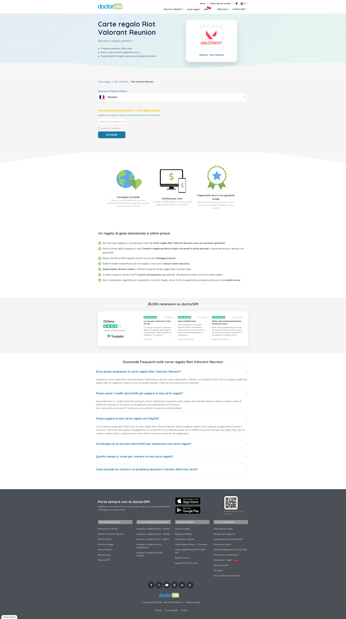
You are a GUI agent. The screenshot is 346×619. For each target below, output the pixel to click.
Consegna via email (128, 197)
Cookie (183, 610)
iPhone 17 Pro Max (186, 563)
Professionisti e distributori (226, 555)
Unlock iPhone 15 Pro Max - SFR (190, 551)
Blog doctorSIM (221, 565)
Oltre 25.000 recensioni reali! (227, 575)
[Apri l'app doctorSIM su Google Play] (188, 510)
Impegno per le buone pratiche (228, 539)
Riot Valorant (121, 81)
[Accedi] (236, 3)
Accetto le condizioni (110, 128)
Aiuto (202, 3)
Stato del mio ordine (223, 528)
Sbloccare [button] (222, 9)
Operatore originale (184, 539)
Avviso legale (171, 610)
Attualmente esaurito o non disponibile (129, 110)
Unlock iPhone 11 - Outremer (191, 544)
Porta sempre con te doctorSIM (124, 502)
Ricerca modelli (182, 528)
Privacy (158, 610)
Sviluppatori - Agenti (225, 560)
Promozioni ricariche (107, 528)
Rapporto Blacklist (183, 534)
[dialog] (9, 617)
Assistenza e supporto (224, 534)
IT (244, 3)
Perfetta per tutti (172, 198)
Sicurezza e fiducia (222, 544)
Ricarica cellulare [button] (173, 9)
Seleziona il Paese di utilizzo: (112, 91)
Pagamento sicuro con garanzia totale (216, 197)
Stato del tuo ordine (220, 3)
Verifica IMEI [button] (238, 9)
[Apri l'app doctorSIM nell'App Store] (188, 501)
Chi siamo (218, 570)
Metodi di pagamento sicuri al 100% (230, 549)
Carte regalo (104, 81)
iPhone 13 (182, 558)
